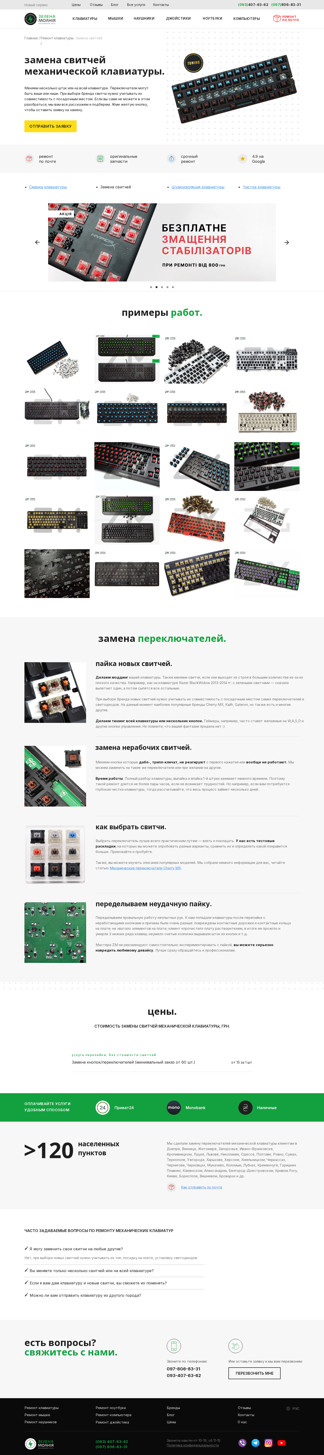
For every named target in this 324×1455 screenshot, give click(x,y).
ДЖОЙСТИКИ (178, 18)
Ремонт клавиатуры (41, 1407)
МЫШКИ (115, 18)
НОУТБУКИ (212, 18)
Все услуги (136, 5)
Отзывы (96, 5)
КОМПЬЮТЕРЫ (246, 19)
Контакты (161, 5)
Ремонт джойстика (112, 1422)
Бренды (173, 1407)
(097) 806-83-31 (111, 1447)
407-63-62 (258, 5)
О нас (242, 1422)
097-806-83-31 (183, 1368)
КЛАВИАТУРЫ (85, 19)
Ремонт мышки (37, 1415)
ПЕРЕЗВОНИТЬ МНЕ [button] (254, 1373)
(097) (276, 5)
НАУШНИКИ (144, 18)
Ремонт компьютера (113, 1415)
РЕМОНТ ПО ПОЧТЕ (290, 18)
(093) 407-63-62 (112, 1441)
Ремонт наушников (40, 1422)
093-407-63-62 (184, 1375)
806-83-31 (291, 5)
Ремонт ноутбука (111, 1407)
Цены (76, 5)
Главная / (32, 38)
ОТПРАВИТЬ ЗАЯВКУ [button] (50, 126)
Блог (115, 5)
